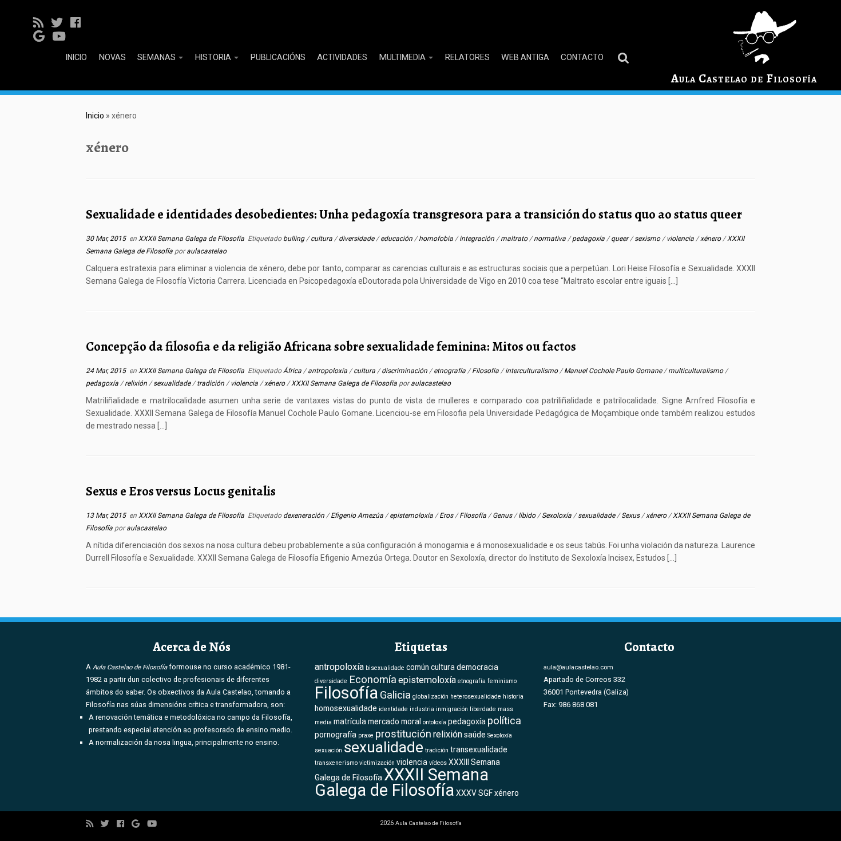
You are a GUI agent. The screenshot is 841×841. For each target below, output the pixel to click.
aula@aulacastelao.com (578, 667)
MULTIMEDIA (403, 57)
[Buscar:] (625, 57)
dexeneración (304, 515)
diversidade (357, 239)
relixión (137, 383)
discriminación (405, 371)
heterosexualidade (475, 696)
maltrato (515, 239)
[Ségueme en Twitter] (60, 23)
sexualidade (172, 383)
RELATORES (467, 57)
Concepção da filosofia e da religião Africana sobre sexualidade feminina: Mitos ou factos (331, 346)
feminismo (502, 681)
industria (422, 709)
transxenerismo (336, 763)
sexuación (328, 750)
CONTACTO (582, 57)
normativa (551, 239)
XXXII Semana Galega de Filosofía (192, 239)
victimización (377, 763)
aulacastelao (207, 251)
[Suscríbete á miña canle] (42, 23)
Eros (447, 515)
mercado (383, 721)
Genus (503, 515)
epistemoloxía (412, 515)
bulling (294, 239)
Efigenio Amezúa (358, 515)
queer (620, 239)
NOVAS (112, 57)
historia (513, 696)
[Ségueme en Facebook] (79, 23)
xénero (711, 239)
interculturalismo (532, 371)
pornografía (335, 734)
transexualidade (478, 749)
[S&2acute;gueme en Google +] (42, 36)
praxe (366, 735)
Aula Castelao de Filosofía (744, 78)
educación (397, 239)
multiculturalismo (696, 371)
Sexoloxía (557, 515)
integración (477, 239)
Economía (372, 679)
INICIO (76, 57)
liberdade (483, 709)
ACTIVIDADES (342, 57)
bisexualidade (385, 668)
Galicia (395, 695)
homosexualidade (346, 708)
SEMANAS (157, 57)
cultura (322, 239)
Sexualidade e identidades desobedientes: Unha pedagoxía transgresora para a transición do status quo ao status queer (414, 214)
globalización (430, 696)
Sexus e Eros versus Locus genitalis (181, 491)
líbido (527, 515)
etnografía (450, 371)
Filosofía (486, 371)
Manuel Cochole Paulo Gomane (614, 371)
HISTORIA (214, 57)
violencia (681, 239)
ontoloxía (434, 722)
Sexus (631, 515)
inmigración (452, 709)
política (504, 721)
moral (411, 721)
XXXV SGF (474, 793)
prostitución (403, 734)
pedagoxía (589, 239)
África (293, 371)
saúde (475, 734)
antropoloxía (328, 371)
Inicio (95, 115)
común (417, 667)
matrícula (350, 721)
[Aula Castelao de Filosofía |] (744, 37)
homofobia (437, 239)
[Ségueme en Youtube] (62, 36)
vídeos (438, 763)
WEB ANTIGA (525, 57)
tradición (211, 383)
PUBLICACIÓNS (278, 57)
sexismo (648, 239)
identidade (393, 709)
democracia (477, 667)
